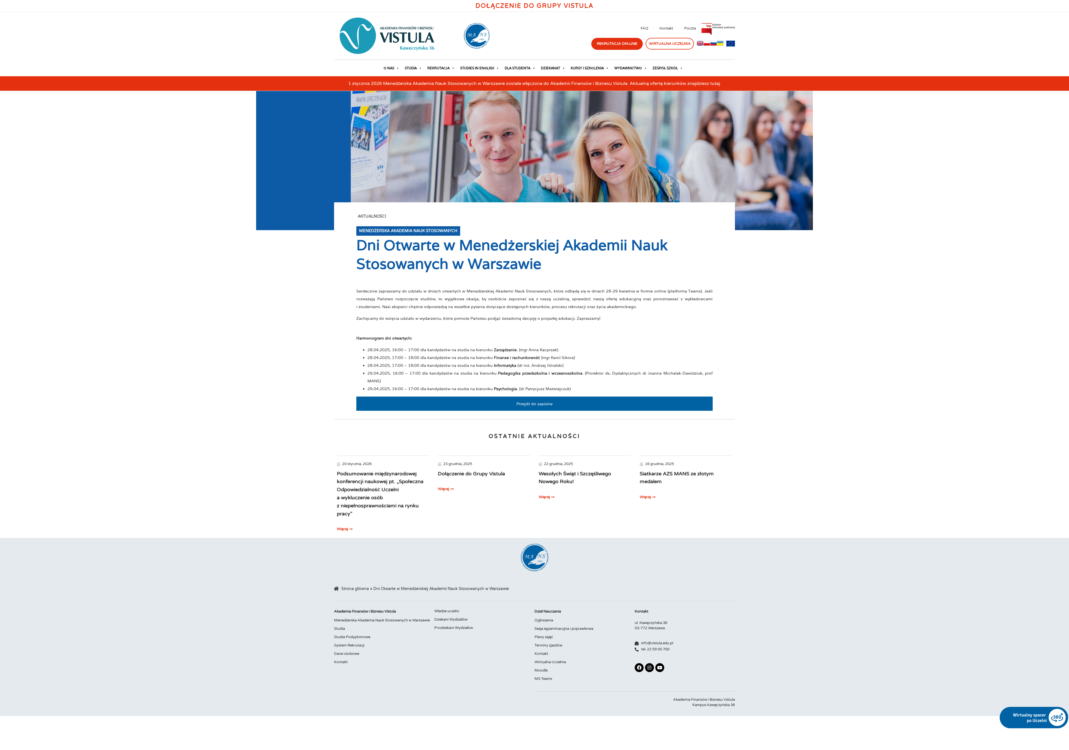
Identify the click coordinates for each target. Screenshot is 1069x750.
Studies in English (477, 68)
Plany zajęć (543, 637)
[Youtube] (659, 667)
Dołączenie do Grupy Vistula (534, 5)
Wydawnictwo (628, 68)
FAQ (644, 28)
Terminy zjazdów (548, 645)
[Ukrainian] (720, 45)
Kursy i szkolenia (587, 68)
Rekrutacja (438, 68)
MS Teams (543, 679)
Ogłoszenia (543, 620)
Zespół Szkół (665, 68)
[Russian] (713, 45)
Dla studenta (517, 68)
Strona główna (355, 589)
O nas (389, 68)
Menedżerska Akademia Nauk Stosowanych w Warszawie (382, 620)
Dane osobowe (346, 653)
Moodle (541, 670)
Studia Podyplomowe (352, 637)
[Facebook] (639, 667)
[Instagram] (649, 667)
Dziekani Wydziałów (450, 619)
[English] (700, 45)
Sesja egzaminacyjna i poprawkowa (563, 628)
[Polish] (706, 45)
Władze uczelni (446, 611)
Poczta (690, 28)
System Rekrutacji (349, 645)
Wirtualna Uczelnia (550, 662)
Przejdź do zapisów (534, 403)
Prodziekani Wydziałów (453, 628)
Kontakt (666, 28)
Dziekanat (550, 68)
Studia (411, 68)
